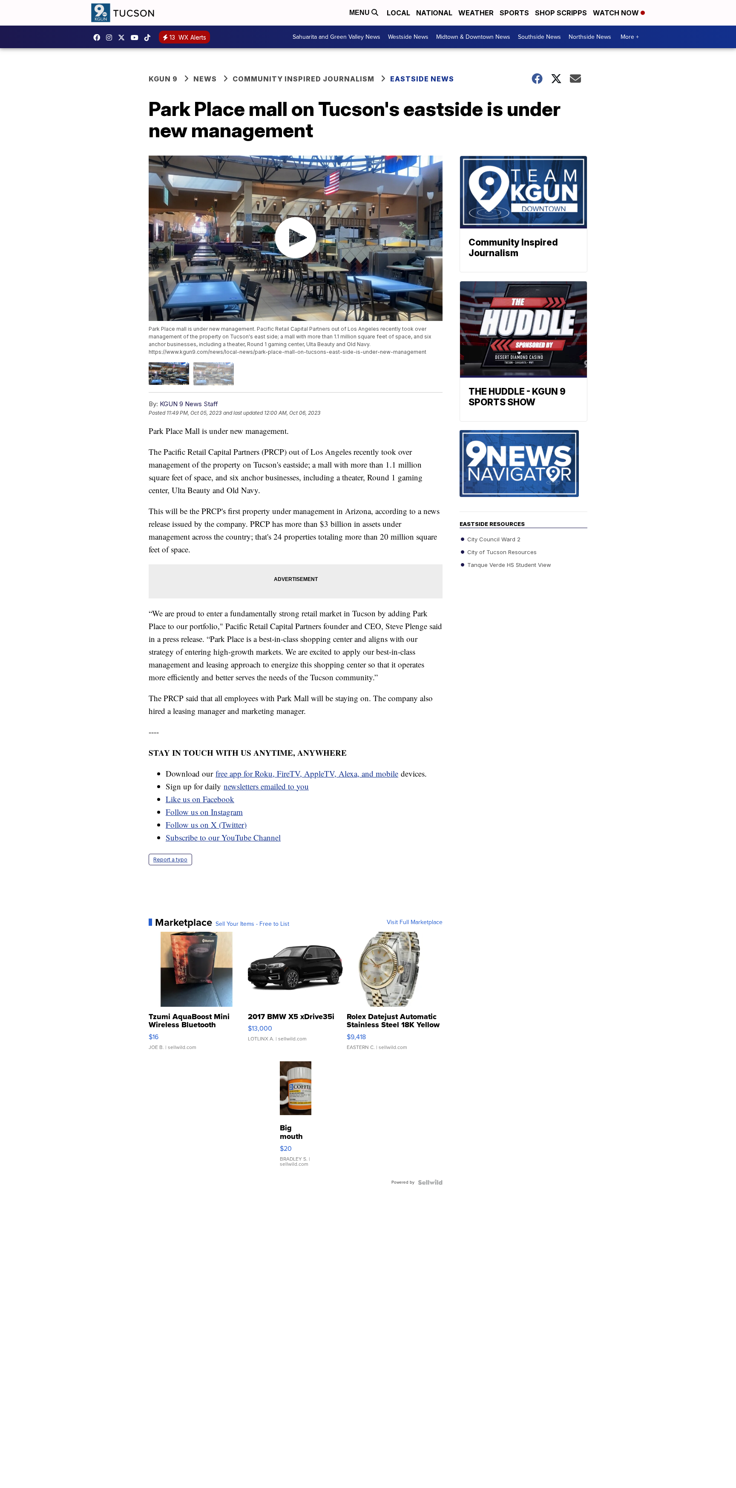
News (205, 79)
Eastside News (422, 79)
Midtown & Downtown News (473, 36)
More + (630, 36)
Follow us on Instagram (204, 811)
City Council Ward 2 (493, 539)
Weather (476, 13)
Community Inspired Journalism (303, 79)
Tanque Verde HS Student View (508, 564)
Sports (514, 13)
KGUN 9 (163, 79)
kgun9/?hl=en (111, 37)
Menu (360, 12)
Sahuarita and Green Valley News (336, 36)
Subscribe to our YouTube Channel (223, 837)
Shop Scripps (561, 13)
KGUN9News (98, 37)
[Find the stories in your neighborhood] (523, 471)
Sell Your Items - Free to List (252, 924)
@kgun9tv (149, 37)
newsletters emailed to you (266, 786)
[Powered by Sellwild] (430, 1182)
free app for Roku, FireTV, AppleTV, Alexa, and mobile (307, 773)
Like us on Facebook (200, 799)
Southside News (539, 36)
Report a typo (170, 859)
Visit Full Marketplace (415, 922)
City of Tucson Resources (501, 552)
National (434, 13)
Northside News (590, 36)
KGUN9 (123, 37)
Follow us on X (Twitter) (206, 824)
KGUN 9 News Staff (189, 404)
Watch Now (617, 13)
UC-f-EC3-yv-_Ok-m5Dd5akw (137, 37)
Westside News (408, 36)
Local (398, 13)
